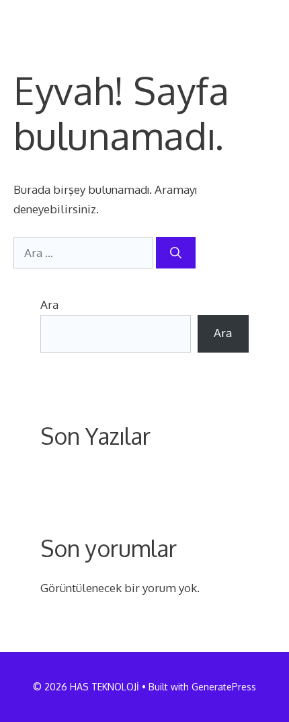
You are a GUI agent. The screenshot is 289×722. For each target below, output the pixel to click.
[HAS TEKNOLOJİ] (59, 20)
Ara (49, 304)
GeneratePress (224, 686)
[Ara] (176, 253)
